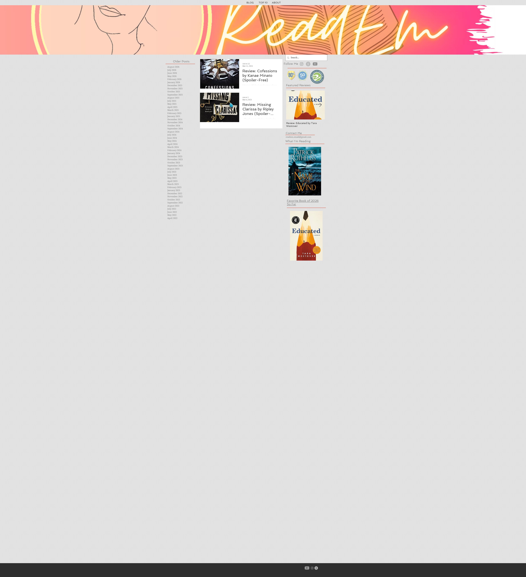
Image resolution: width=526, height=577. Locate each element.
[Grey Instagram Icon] (301, 64)
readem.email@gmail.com (298, 137)
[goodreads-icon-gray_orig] (308, 64)
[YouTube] (315, 64)
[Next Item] (320, 105)
